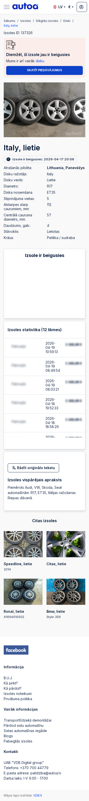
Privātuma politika (18, 699)
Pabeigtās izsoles (18, 741)
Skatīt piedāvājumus (44, 70)
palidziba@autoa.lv (45, 773)
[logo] (25, 7)
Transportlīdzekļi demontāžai (27, 720)
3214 (18, 566)
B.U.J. (8, 678)
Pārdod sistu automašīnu (24, 725)
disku (40, 61)
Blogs (8, 736)
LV (60, 7)
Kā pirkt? (11, 683)
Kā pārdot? (13, 688)
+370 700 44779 (34, 768)
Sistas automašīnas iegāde (25, 731)
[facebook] (16, 650)
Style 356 (55, 614)
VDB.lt (37, 795)
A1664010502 (14, 614)
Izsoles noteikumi (18, 693)
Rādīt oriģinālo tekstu (36, 468)
